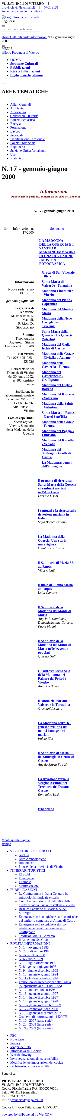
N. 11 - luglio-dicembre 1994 (38, 978)
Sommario (57, 228)
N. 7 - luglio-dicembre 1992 (37, 963)
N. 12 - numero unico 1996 (37, 990)
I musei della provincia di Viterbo (41, 866)
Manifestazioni (29, 886)
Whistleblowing (21, 1055)
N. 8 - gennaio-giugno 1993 (37, 966)
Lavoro (15, 131)
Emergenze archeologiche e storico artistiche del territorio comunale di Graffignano (42, 928)
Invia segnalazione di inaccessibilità (34, 1058)
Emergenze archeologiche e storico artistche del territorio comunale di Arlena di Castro (48, 918)
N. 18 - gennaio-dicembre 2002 (40, 1013)
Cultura (15, 37)
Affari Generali (20, 104)
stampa (6, 844)
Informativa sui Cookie (25, 1051)
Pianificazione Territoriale (27, 139)
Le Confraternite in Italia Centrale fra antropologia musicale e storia (43, 895)
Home (6, 37)
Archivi (24, 855)
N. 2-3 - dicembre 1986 (34, 951)
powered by (10, 1114)
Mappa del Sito (20, 1047)
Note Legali (18, 1039)
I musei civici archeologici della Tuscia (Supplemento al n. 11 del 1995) (45, 984)
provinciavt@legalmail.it (18, 7)
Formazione (18, 127)
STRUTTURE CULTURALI (30, 851)
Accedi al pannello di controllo (22, 11)
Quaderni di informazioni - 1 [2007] (43, 1016)
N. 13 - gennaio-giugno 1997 (38, 993)
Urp (13, 154)
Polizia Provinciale (22, 143)
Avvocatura (18, 112)
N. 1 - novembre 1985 (34, 947)
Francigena (26, 878)
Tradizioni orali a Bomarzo (37, 936)
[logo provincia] (40, 17)
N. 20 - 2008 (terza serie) (35, 1024)
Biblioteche (26, 863)
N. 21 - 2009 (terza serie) (35, 1028)
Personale (16, 135)
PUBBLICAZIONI (23, 890)
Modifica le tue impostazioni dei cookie (36, 1062)
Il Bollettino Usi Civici (34, 940)
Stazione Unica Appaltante (28, 150)
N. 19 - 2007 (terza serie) (35, 1020)
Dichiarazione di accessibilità (29, 1066)
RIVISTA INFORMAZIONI (30, 943)
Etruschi (24, 874)
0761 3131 (51, 7)
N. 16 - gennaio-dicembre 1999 (40, 1005)
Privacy (15, 1043)
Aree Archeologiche (32, 859)
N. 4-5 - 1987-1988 (32, 955)
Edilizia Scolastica (22, 120)
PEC (13, 1035)
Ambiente (16, 108)
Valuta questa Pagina (16, 840)
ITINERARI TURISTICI (27, 870)
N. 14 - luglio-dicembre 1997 (38, 997)
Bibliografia (46, 809)
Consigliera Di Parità (24, 116)
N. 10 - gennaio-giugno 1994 (38, 974)
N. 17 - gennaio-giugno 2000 (38, 1009)
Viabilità (16, 158)
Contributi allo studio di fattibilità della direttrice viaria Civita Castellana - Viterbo (47, 903)
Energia (15, 123)
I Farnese (25, 882)
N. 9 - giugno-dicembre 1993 (38, 970)
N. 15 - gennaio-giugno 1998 (38, 1001)
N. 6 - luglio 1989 (31, 959)
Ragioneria (17, 147)
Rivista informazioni (33, 37)
